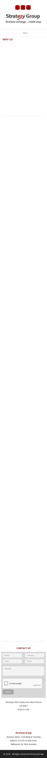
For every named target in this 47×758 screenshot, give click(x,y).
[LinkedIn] (23, 7)
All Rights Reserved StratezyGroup (28, 754)
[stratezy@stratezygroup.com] (28, 7)
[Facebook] (17, 7)
